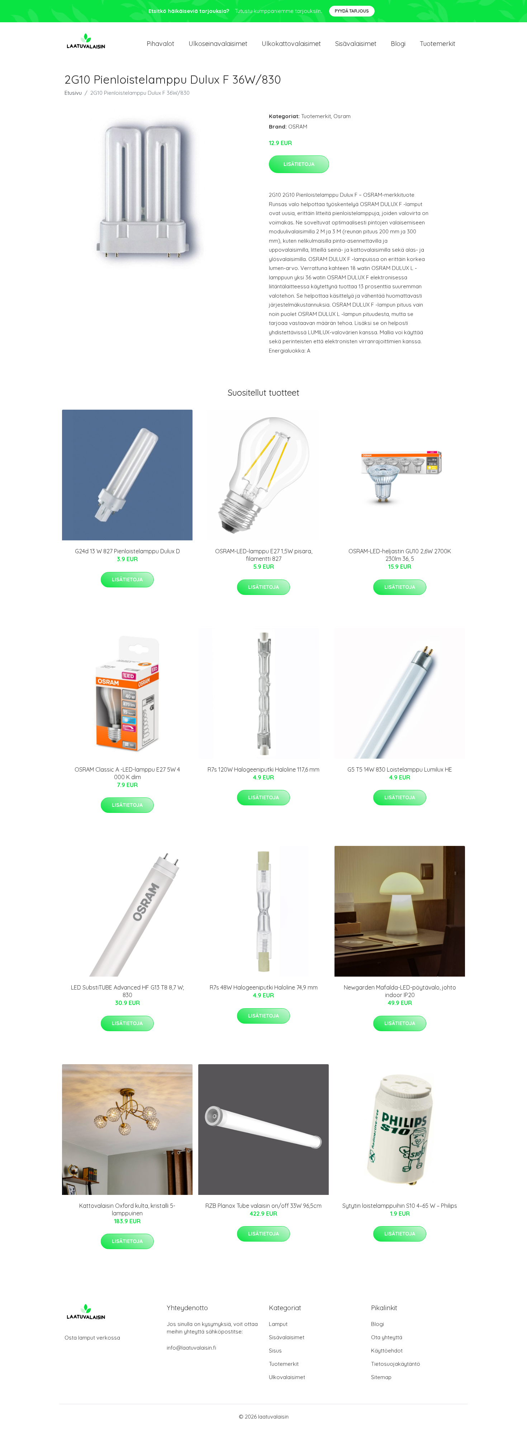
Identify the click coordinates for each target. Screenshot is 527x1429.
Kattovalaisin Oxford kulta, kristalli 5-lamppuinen (127, 1209)
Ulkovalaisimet (287, 1377)
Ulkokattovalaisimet (291, 43)
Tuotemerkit (437, 43)
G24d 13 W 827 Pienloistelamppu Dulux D (127, 551)
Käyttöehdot (387, 1350)
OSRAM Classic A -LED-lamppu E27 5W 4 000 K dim (127, 773)
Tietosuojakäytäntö (395, 1363)
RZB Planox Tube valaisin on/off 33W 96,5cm (263, 1205)
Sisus (275, 1350)
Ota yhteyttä (386, 1337)
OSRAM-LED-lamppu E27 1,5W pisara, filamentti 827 (263, 555)
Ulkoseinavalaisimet (218, 43)
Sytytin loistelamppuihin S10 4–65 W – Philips (399, 1205)
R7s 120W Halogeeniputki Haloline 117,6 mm (263, 769)
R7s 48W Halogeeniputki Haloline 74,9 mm (264, 987)
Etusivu (73, 92)
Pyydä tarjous (352, 11)
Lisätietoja (299, 164)
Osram (342, 116)
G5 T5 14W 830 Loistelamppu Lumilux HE (399, 769)
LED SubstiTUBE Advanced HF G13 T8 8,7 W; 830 (127, 991)
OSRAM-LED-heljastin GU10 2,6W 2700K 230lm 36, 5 (399, 555)
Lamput (278, 1324)
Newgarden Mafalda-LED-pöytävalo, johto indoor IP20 (400, 991)
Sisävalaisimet (355, 43)
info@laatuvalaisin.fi (191, 1347)
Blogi (398, 43)
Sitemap (381, 1377)
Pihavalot (160, 43)
